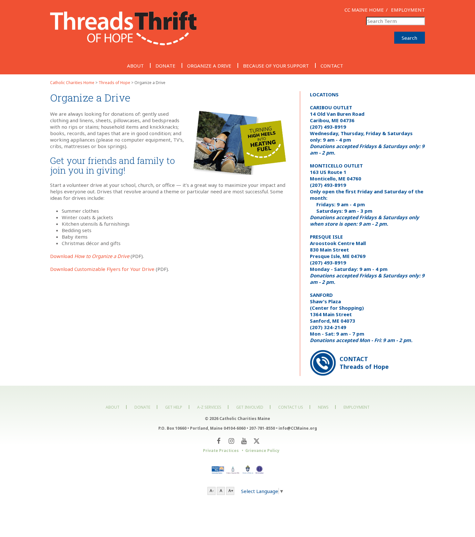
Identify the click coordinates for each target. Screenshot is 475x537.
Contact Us (290, 407)
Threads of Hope (114, 82)
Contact (332, 65)
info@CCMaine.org (298, 428)
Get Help (173, 407)
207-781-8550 (262, 428)
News (323, 407)
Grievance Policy (262, 450)
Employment (408, 9)
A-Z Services (209, 407)
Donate (165, 65)
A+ (230, 490)
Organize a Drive (209, 65)
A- (212, 490)
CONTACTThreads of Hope (364, 363)
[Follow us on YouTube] (243, 441)
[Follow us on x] (256, 441)
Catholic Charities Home (72, 82)
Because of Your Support (276, 65)
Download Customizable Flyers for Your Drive (102, 269)
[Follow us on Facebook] (218, 441)
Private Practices (221, 450)
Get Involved (249, 407)
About (135, 65)
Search (409, 38)
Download (89, 256)
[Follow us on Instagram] (231, 441)
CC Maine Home (364, 9)
